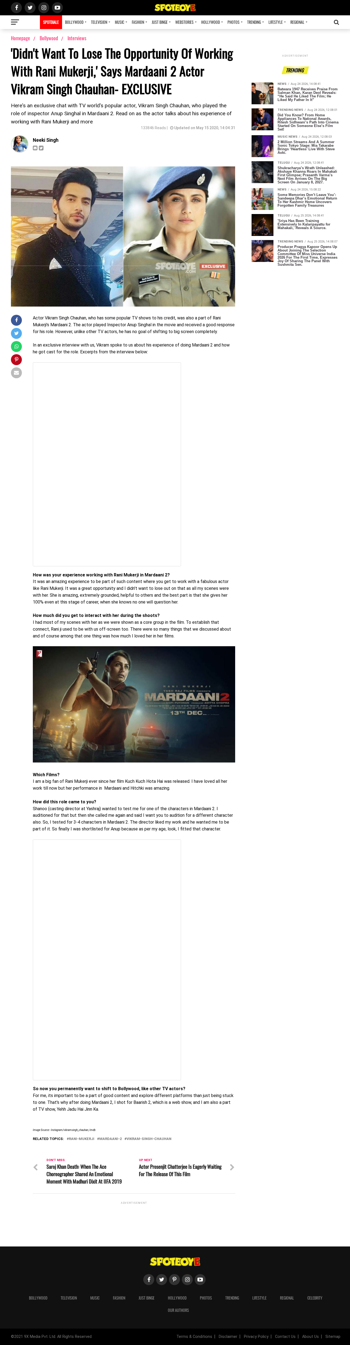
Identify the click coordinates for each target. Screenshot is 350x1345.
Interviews (77, 38)
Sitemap (332, 1336)
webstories (184, 22)
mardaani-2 (110, 1139)
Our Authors (178, 1310)
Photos (234, 22)
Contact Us (285, 1336)
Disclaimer (228, 1336)
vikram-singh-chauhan (149, 1139)
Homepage (20, 38)
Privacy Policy (256, 1336)
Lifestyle (276, 22)
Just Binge (160, 22)
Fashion (138, 22)
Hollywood (210, 22)
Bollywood (74, 22)
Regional (297, 22)
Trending (254, 22)
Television (99, 22)
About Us (310, 1336)
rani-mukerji (81, 1139)
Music (119, 22)
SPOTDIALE (51, 22)
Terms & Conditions (194, 1336)
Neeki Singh (46, 140)
